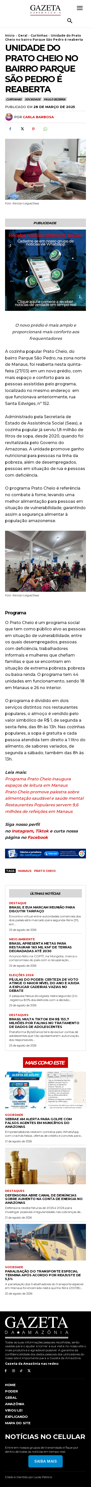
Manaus (25, 871)
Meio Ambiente (22, 939)
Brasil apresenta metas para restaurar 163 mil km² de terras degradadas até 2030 (40, 947)
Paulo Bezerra (54, 99)
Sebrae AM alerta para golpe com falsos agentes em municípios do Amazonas (38, 1123)
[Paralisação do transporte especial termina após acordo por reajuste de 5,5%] (45, 1242)
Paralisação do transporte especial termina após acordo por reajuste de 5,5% (43, 1275)
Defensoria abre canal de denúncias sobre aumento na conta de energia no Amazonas (43, 1199)
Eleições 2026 (21, 975)
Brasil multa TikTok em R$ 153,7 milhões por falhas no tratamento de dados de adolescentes (44, 1023)
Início (10, 35)
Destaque (18, 903)
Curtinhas (39, 35)
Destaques (19, 1015)
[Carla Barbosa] (9, 117)
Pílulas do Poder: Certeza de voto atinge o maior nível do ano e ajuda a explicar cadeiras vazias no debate (44, 985)
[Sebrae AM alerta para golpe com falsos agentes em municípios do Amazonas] (45, 1090)
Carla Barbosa (38, 117)
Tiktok (42, 831)
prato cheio (45, 871)
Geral (22, 35)
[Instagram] (13, 1371)
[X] (22, 129)
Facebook (38, 837)
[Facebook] (10, 129)
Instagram (22, 831)
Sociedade (32, 99)
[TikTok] (21, 1371)
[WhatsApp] (45, 129)
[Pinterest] (33, 129)
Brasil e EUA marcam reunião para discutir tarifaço (42, 909)
